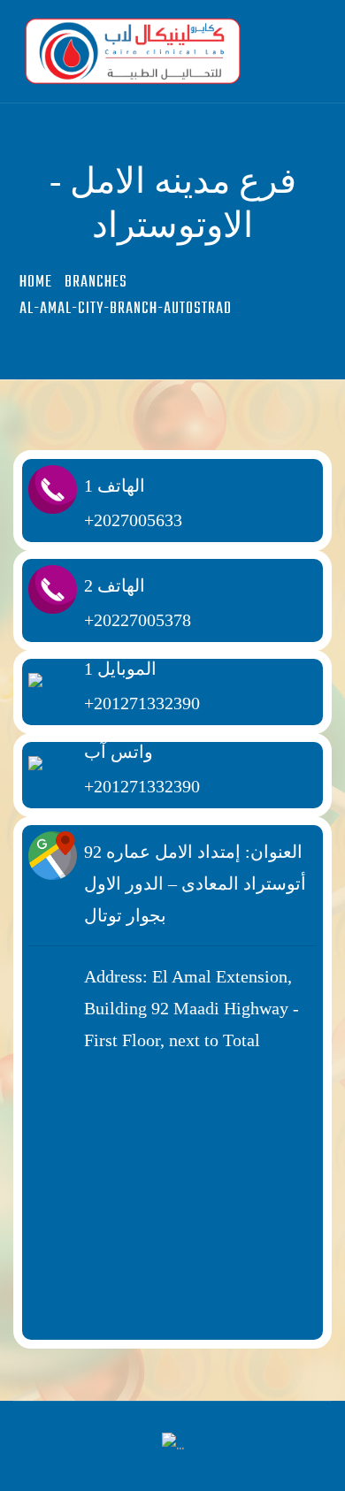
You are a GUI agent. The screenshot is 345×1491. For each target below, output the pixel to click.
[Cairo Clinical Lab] (150, 51)
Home (35, 282)
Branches (96, 282)
